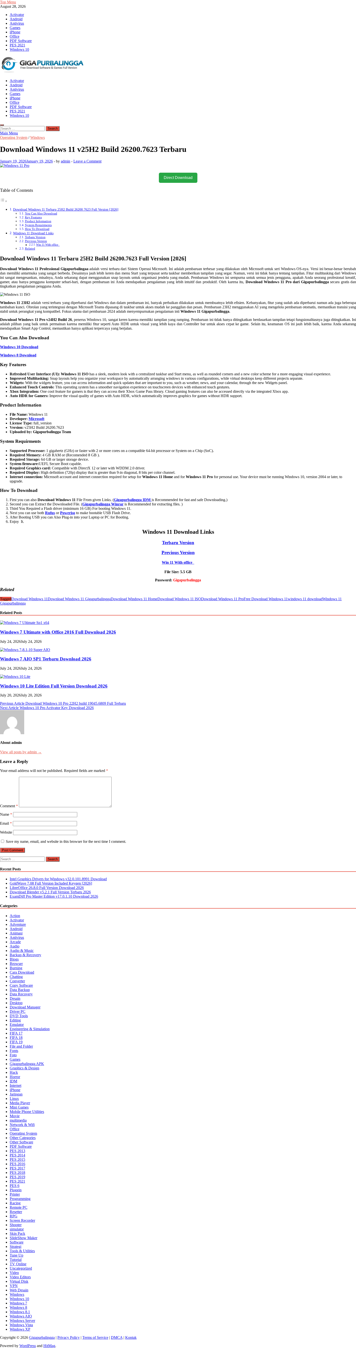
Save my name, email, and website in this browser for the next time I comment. (66, 841)
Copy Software (21, 985)
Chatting (16, 977)
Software (16, 1242)
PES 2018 (17, 1172)
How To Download (37, 229)
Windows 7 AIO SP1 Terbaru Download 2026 (45, 658)
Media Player (20, 1103)
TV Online (18, 1264)
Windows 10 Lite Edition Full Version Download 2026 (54, 686)
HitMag (49, 1346)
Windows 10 (19, 49)
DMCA (117, 1337)
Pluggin (16, 1190)
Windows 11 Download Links (33, 233)
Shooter (16, 1225)
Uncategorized (21, 1268)
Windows (37, 137)
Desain (15, 998)
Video (14, 1273)
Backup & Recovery (25, 955)
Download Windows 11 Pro (222, 599)
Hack (14, 1072)
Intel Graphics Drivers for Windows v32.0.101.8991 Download (58, 879)
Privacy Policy (68, 1337)
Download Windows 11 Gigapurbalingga (79, 599)
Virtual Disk (19, 1281)
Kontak (131, 1337)
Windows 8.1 (20, 1312)
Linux (14, 1098)
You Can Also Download (41, 213)
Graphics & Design (24, 1068)
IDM (13, 1081)
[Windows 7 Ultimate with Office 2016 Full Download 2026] (24, 623)
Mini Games (19, 1107)
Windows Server (22, 1320)
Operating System (13, 137)
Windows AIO (21, 1316)
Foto (13, 1055)
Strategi (15, 1246)
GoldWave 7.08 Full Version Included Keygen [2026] (51, 883)
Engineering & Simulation (30, 1029)
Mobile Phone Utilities (27, 1112)
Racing (15, 1203)
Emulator (17, 1024)
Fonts (14, 1051)
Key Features (33, 217)
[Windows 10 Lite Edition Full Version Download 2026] (15, 676)
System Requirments (38, 225)
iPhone (15, 32)
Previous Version (36, 241)
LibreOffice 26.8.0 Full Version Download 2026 (47, 888)
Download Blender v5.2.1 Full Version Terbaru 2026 (50, 892)
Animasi (16, 933)
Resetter (16, 1212)
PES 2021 (17, 45)
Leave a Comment (87, 161)
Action (15, 916)
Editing (15, 1020)
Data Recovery (21, 994)
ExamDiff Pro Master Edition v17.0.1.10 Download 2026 (54, 896)
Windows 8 (18, 1307)
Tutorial (16, 1260)
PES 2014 (17, 1155)
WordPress (27, 1346)
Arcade (15, 942)
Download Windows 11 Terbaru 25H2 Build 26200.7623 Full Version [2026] (65, 209)
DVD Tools (19, 1016)
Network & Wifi (22, 1125)
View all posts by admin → (21, 752)
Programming (20, 1199)
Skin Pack (17, 1233)
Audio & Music (22, 950)
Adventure (18, 924)
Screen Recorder (22, 1220)
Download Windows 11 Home (134, 599)
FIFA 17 (16, 1033)
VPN (14, 1286)
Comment (9, 806)
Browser (16, 964)
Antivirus (17, 23)
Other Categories (23, 1138)
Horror (15, 1077)
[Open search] (2, 125)
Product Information (38, 221)
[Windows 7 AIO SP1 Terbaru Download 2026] (25, 650)
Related (30, 248)
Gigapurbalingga (42, 1337)
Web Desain (19, 1290)
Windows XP (20, 1329)
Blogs (14, 959)
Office (14, 36)
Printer (15, 1194)
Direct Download (178, 178)
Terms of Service (95, 1337)
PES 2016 (17, 1164)
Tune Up (16, 1255)
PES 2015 (17, 1159)
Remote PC (18, 1207)
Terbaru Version (35, 237)
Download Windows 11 (29, 599)
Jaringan (16, 1094)
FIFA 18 (16, 1038)
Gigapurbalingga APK (27, 1064)
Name (6, 814)
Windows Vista (21, 1325)
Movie (15, 1116)
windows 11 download (305, 599)
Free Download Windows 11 (266, 599)
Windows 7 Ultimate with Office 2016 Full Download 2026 (58, 632)
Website (6, 832)
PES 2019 (17, 1177)
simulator (17, 1229)
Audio (14, 946)
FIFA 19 (16, 1042)
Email (6, 823)
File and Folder (21, 1046)
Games (15, 28)
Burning (16, 968)
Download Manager (25, 1007)
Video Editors (20, 1277)
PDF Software (21, 41)
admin (65, 161)
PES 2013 (17, 1151)
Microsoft (36, 419)
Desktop (16, 1003)
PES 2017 (17, 1168)
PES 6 (14, 1186)
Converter (17, 981)
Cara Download (22, 972)
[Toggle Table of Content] (3, 201)
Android (16, 19)
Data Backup (20, 990)
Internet (15, 1085)
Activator (17, 15)
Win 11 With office (48, 244)
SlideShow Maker (23, 1238)
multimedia (18, 1120)
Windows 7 (18, 1303)
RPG (13, 1216)
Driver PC (17, 1011)
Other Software (21, 1142)
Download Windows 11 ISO (179, 599)
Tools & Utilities (22, 1251)
